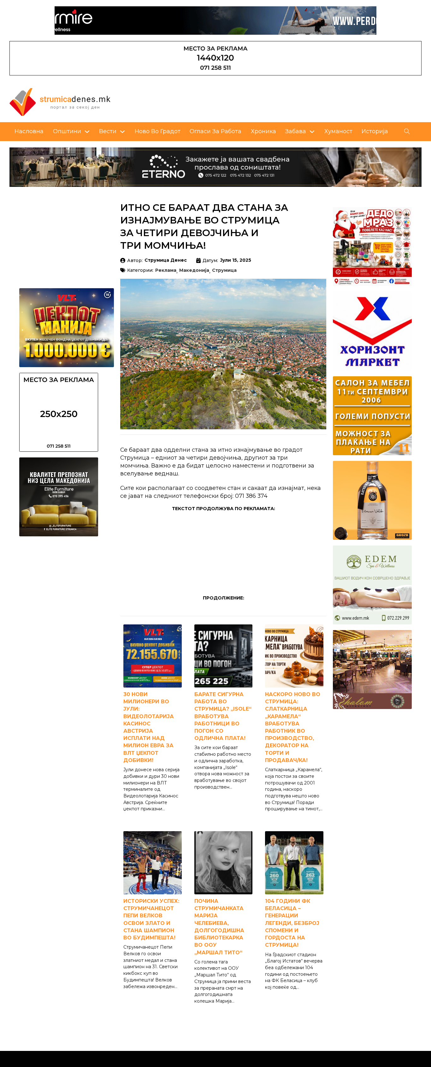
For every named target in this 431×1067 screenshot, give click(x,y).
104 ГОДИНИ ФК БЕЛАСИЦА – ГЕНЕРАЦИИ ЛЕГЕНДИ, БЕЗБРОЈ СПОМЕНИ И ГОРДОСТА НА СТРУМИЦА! (292, 923)
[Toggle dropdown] (87, 131)
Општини (67, 131)
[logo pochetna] (59, 101)
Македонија (194, 270)
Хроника (263, 131)
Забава (295, 131)
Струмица (224, 270)
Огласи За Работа (215, 131)
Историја (375, 131)
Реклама (165, 270)
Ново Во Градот (157, 131)
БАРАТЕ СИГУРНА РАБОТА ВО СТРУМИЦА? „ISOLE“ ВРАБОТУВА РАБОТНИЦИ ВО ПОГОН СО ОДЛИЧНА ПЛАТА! (222, 716)
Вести (107, 131)
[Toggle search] (407, 131)
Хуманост (338, 131)
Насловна (29, 131)
